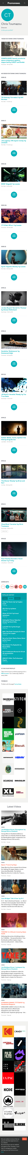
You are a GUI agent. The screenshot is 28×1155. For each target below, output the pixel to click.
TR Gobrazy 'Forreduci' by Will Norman (12, 98)
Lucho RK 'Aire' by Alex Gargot (11, 627)
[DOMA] (16, 586)
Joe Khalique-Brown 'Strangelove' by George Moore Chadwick (13, 830)
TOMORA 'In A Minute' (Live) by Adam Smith (13, 933)
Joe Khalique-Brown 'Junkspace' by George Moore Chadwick (13, 968)
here (2, 1152)
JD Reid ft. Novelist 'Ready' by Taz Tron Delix (13, 395)
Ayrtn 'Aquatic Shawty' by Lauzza (13, 266)
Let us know (18, 684)
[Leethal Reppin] (12, 586)
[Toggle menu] (3, 3)
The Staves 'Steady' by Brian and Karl (13, 482)
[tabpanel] (14, 632)
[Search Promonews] (25, 3)
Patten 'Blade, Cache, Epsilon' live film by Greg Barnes (13, 438)
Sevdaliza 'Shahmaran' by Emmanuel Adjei (10, 352)
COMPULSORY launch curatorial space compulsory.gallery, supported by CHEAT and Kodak (13, 60)
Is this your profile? (7, 30)
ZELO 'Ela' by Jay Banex (9, 608)
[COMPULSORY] (3, 586)
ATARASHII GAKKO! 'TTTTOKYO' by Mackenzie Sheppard (13, 1003)
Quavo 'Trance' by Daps (9, 865)
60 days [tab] (17, 598)
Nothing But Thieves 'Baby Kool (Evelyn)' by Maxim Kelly (11, 621)
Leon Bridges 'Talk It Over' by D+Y (12, 898)
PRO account (5, 673)
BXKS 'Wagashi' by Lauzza (10, 184)
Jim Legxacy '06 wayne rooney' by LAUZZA (13, 142)
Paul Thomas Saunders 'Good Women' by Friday (11, 560)
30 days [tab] (11, 598)
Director (4, 531)
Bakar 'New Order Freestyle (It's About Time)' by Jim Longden (13, 632)
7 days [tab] (4, 598)
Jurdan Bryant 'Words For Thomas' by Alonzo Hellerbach (13, 309)
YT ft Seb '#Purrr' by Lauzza (11, 225)
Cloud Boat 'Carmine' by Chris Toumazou (12, 525)
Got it (24, 1139)
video (3, 827)
